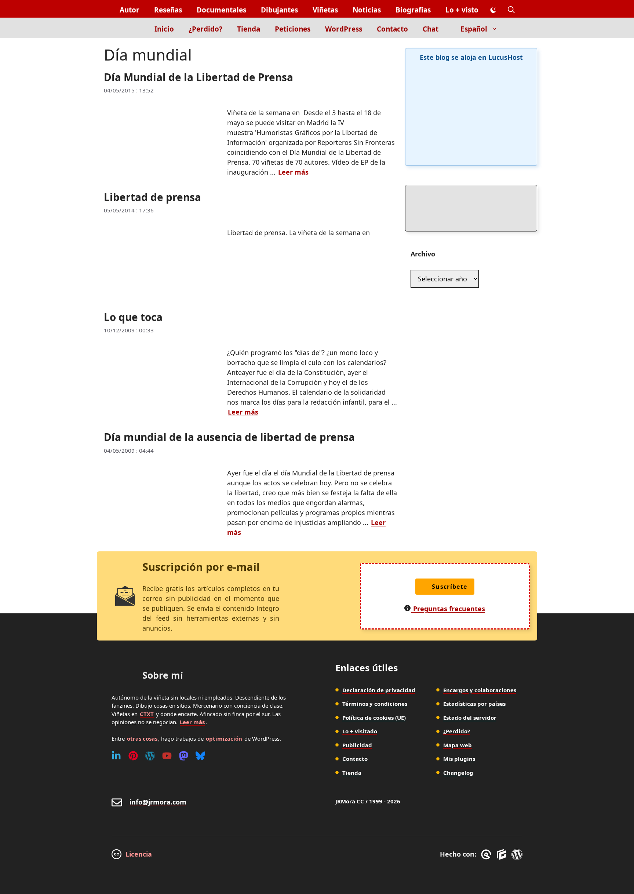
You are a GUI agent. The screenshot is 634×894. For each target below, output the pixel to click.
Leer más (293, 172)
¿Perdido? (205, 29)
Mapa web (457, 745)
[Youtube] (167, 755)
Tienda (248, 29)
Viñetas (325, 10)
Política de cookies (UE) (374, 717)
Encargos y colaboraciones (479, 690)
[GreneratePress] (487, 854)
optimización (224, 738)
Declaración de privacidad (378, 690)
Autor (129, 10)
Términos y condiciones (374, 703)
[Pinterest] (133, 755)
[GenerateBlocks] (503, 854)
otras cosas (142, 738)
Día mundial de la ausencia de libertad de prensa (229, 437)
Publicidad (357, 745)
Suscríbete (449, 587)
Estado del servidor (469, 717)
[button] (511, 10)
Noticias (367, 10)
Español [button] (473, 29)
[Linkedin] (116, 755)
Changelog (458, 772)
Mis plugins (459, 758)
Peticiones (292, 29)
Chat (430, 29)
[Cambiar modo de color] (493, 10)
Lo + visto (461, 10)
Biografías (413, 10)
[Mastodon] (183, 755)
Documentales (221, 10)
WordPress (343, 29)
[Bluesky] (200, 755)
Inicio (164, 29)
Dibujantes (279, 10)
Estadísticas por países (474, 703)
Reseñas (168, 10)
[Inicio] (134, 28)
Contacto (392, 29)
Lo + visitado (359, 731)
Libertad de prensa (152, 197)
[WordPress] (150, 755)
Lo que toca (133, 317)
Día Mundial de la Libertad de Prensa (198, 77)
